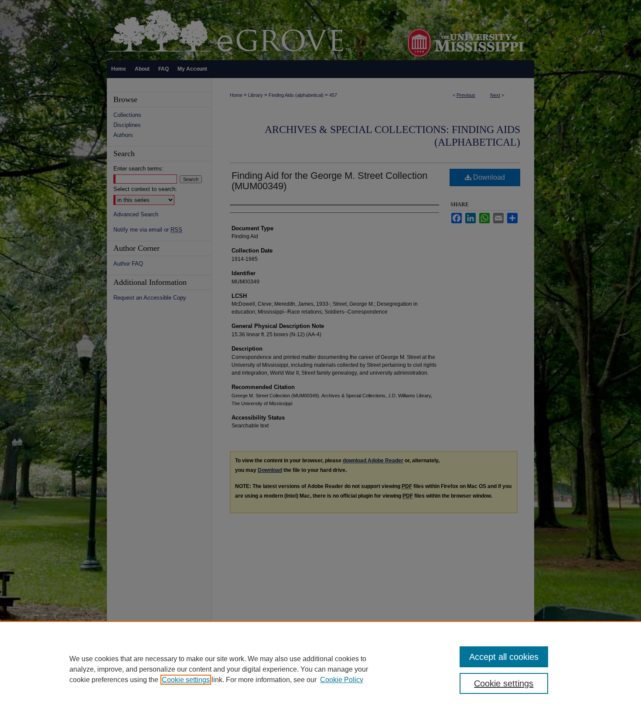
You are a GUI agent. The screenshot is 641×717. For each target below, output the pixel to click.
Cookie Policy (341, 679)
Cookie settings (186, 679)
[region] (320, 669)
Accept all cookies (504, 657)
